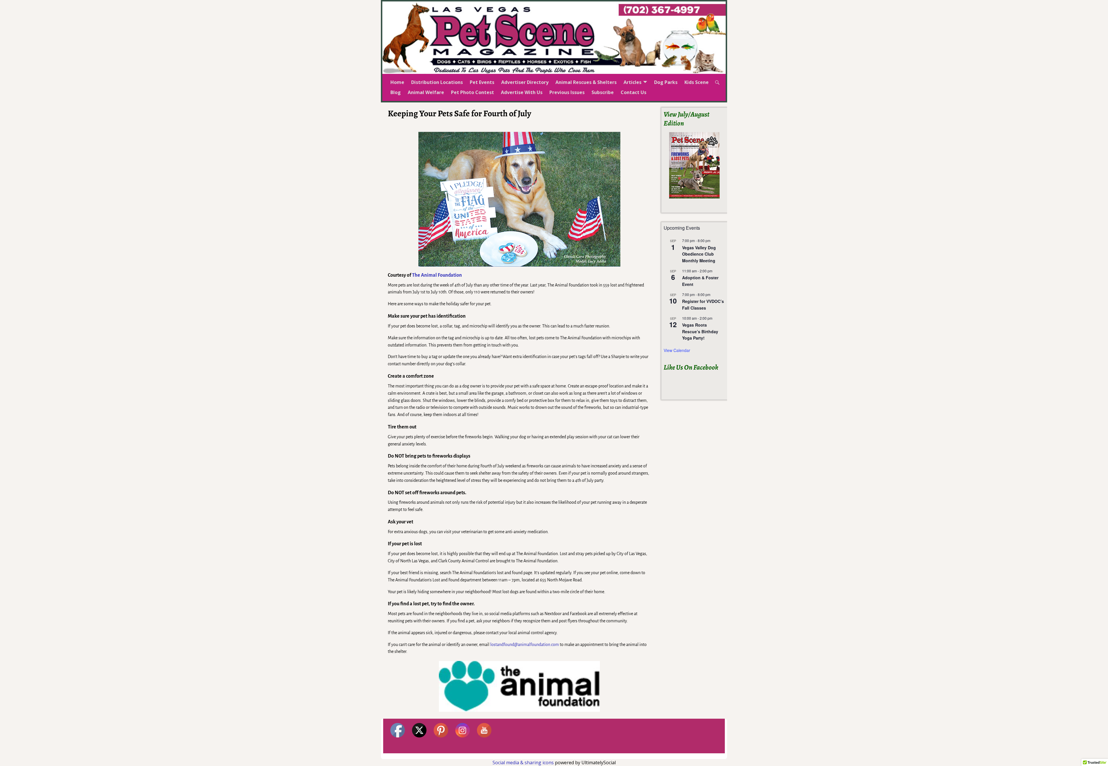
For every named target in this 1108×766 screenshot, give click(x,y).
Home (397, 82)
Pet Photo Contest (472, 92)
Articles (632, 82)
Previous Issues (567, 92)
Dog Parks (665, 82)
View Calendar (677, 350)
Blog (395, 92)
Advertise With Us (521, 92)
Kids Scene (696, 82)
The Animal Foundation (437, 275)
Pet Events (482, 82)
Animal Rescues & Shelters (586, 82)
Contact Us (633, 92)
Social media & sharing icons (524, 762)
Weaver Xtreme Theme (706, 756)
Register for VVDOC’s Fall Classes (703, 304)
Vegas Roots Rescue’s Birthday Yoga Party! (700, 331)
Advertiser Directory (525, 82)
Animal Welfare (426, 92)
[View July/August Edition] (694, 165)
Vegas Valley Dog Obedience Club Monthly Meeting (699, 254)
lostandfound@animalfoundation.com (524, 644)
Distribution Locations (437, 82)
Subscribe (603, 92)
